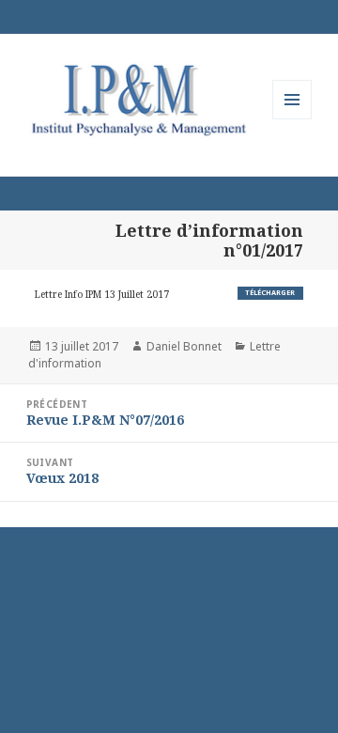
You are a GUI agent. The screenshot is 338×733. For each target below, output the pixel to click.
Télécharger (270, 292)
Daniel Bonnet (184, 346)
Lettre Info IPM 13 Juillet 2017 (102, 294)
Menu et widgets (292, 118)
